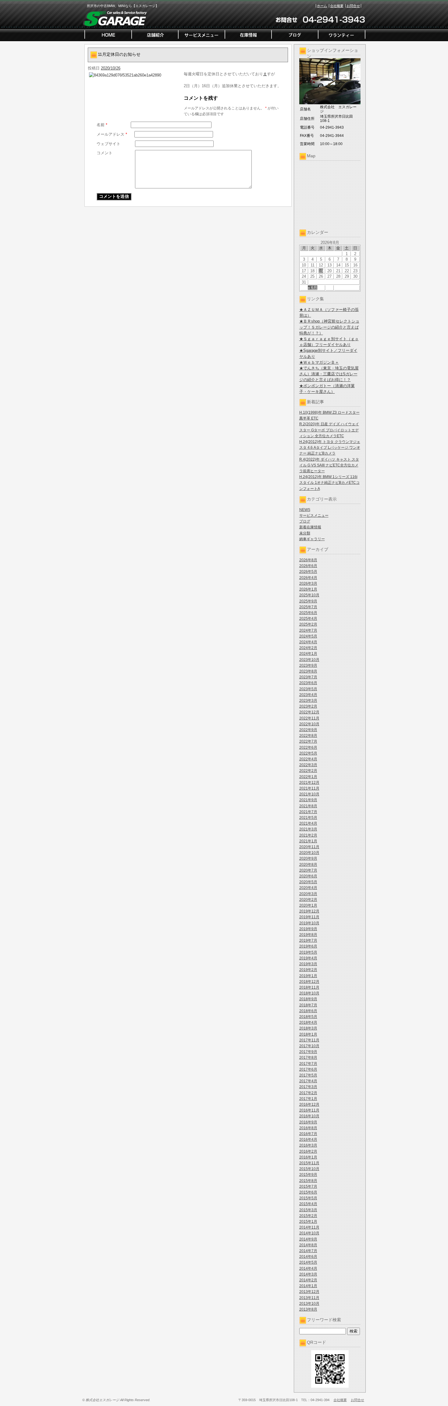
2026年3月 (308, 583)
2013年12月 (309, 1292)
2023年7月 (308, 677)
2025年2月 (308, 624)
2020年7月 (308, 870)
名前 (102, 125)
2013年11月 (309, 1298)
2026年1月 (308, 589)
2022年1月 (308, 777)
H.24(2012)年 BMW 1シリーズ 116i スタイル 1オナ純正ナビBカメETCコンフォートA (329, 483)
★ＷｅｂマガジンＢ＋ (319, 362)
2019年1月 (308, 976)
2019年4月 (308, 958)
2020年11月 (309, 847)
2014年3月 (308, 1274)
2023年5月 (308, 689)
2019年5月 (308, 952)
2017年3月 (308, 1087)
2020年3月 (308, 894)
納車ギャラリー (312, 539)
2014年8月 (308, 1245)
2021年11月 (309, 788)
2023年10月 (309, 660)
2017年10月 (309, 1046)
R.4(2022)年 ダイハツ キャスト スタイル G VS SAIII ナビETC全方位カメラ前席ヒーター (329, 465)
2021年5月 (308, 817)
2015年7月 (308, 1186)
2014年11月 (309, 1227)
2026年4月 (308, 578)
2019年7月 (308, 940)
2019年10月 (309, 923)
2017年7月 (308, 1064)
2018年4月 (308, 1022)
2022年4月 (308, 759)
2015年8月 (308, 1181)
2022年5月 (308, 753)
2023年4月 (308, 695)
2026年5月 (308, 571)
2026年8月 (308, 560)
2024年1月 (308, 653)
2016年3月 (308, 1145)
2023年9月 (308, 665)
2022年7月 (308, 741)
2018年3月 (308, 1028)
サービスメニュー (314, 515)
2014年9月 (308, 1239)
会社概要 (336, 6)
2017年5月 (308, 1075)
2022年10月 (309, 724)
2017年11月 (309, 1040)
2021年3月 (308, 829)
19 (321, 271)
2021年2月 (308, 835)
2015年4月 (308, 1204)
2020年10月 (309, 853)
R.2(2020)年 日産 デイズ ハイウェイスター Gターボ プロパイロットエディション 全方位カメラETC (329, 430)
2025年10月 (309, 595)
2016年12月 (309, 1104)
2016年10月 (309, 1116)
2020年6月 (308, 876)
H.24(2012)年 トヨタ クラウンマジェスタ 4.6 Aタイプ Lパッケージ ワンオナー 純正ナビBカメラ (329, 447)
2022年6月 (308, 747)
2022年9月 (308, 730)
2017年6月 (308, 1069)
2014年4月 (308, 1268)
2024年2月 (308, 648)
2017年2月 (308, 1093)
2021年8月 (308, 806)
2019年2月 (308, 970)
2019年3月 (308, 964)
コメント (104, 153)
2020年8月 (308, 864)
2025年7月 (308, 607)
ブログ (304, 521)
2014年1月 (308, 1286)
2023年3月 (308, 700)
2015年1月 (308, 1221)
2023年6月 (308, 683)
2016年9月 (308, 1122)
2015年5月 (308, 1198)
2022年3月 (308, 765)
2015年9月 (308, 1174)
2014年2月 (308, 1280)
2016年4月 (308, 1139)
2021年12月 (309, 782)
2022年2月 (308, 771)
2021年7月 (308, 812)
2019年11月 (309, 917)
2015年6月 (308, 1192)
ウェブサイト (108, 143)
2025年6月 (308, 613)
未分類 (304, 533)
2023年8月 (308, 671)
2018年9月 (308, 999)
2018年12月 (309, 982)
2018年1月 (308, 1034)
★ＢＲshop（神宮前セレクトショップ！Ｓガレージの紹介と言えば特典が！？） (329, 327)
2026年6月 (308, 566)
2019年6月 (308, 946)
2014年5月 (308, 1262)
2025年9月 (308, 601)
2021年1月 (308, 841)
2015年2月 (308, 1216)
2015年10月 (309, 1169)
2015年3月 (308, 1210)
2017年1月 (308, 1099)
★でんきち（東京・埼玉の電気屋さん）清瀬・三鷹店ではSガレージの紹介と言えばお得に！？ (329, 374)
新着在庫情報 (310, 527)
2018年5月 (308, 1017)
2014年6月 (308, 1256)
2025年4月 (308, 618)
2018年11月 (309, 987)
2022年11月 (309, 718)
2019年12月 (309, 911)
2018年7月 (308, 1005)
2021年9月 (308, 800)
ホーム (322, 6)
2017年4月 (308, 1081)
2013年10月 (309, 1303)
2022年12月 (309, 712)
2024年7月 (308, 630)
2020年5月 (308, 882)
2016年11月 (309, 1110)
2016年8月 (308, 1128)
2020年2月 (308, 899)
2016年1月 (308, 1157)
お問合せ (353, 6)
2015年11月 (309, 1163)
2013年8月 (308, 1309)
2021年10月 (309, 794)
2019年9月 (308, 929)
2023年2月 (308, 706)
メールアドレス (112, 134)
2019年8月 (308, 935)
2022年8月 (308, 735)
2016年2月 (308, 1151)
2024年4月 (308, 642)
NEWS (304, 510)
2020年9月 (308, 858)
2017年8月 (308, 1057)
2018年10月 (309, 993)
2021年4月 (308, 823)
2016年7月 (308, 1134)
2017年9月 (308, 1052)
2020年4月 (308, 888)
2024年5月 (308, 636)
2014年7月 (308, 1251)
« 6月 (312, 287)
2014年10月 (309, 1233)
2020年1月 (308, 905)
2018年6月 (308, 1011)
